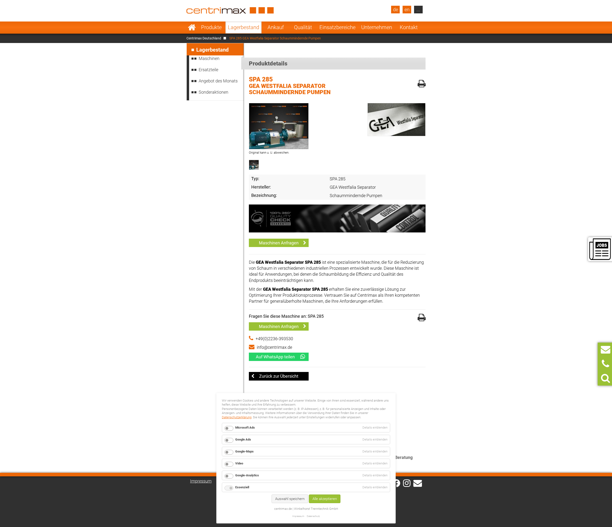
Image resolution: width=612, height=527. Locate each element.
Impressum (201, 481)
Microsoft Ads (245, 427)
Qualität (303, 27)
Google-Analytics (247, 475)
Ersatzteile (208, 69)
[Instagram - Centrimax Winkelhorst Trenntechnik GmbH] (406, 482)
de (395, 9)
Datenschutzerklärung (236, 417)
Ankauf (276, 27)
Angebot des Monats (218, 80)
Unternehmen (376, 27)
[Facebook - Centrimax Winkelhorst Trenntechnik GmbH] (396, 483)
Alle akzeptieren (324, 499)
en (407, 9)
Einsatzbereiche (337, 27)
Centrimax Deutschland (203, 38)
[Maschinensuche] (605, 378)
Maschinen (209, 58)
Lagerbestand (243, 27)
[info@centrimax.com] (417, 482)
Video (239, 463)
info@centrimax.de (274, 347)
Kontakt (409, 27)
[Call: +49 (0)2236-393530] (605, 364)
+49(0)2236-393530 (274, 338)
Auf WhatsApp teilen (275, 356)
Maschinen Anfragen (279, 242)
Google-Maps (244, 451)
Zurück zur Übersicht (278, 376)
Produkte (211, 27)
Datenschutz (313, 516)
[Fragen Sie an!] (605, 349)
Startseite (191, 27)
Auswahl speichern (290, 499)
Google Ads (243, 439)
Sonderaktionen (213, 92)
